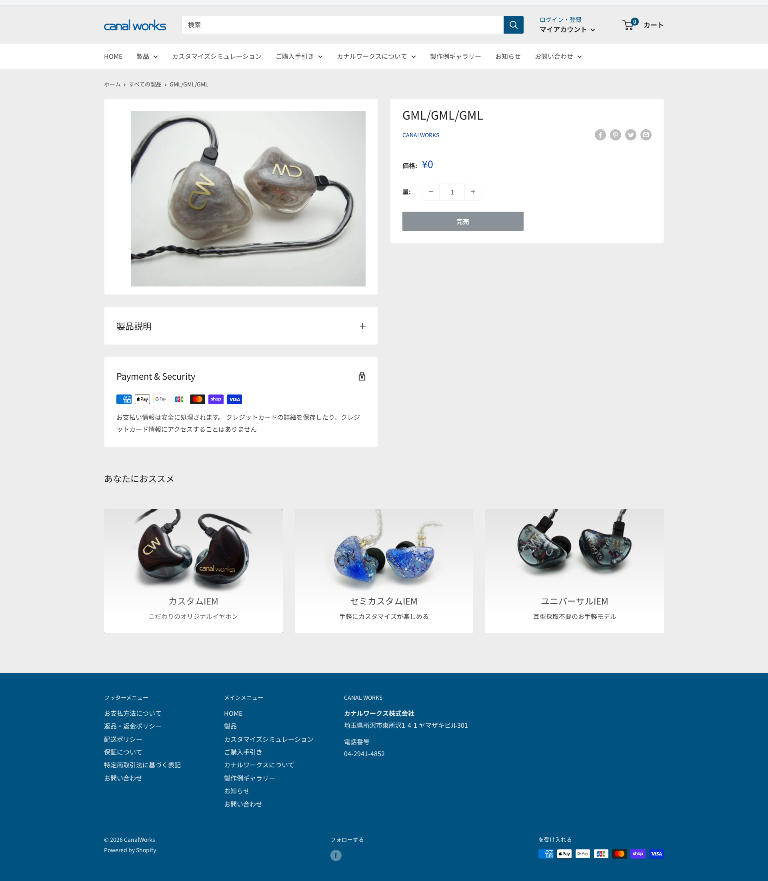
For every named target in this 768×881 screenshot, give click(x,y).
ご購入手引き (295, 56)
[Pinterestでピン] (615, 134)
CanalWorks (420, 135)
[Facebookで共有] (600, 134)
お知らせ (508, 56)
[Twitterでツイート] (630, 134)
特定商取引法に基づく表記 (142, 764)
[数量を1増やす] (473, 191)
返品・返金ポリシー (133, 726)
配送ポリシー (123, 739)
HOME (113, 56)
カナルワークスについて (372, 56)
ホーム (112, 84)
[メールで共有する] (646, 134)
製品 (142, 56)
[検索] (514, 25)
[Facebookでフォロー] (336, 855)
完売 (462, 221)
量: (406, 191)
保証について (123, 752)
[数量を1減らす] (430, 191)
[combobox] (343, 25)
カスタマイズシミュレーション (217, 56)
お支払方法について (133, 713)
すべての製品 (145, 84)
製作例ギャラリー (455, 56)
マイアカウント (564, 29)
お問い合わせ (554, 56)
